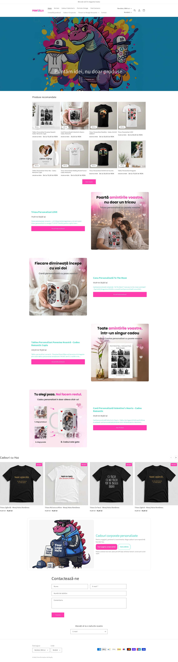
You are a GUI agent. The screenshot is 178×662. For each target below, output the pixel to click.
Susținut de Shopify (47, 657)
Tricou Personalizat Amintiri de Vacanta (101, 171)
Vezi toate (89, 182)
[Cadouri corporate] (61, 544)
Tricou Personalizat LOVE (125, 132)
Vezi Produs (120, 428)
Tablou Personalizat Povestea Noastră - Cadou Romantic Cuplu (44, 133)
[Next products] (176, 457)
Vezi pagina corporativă (106, 547)
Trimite (58, 615)
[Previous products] (171, 457)
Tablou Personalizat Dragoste (127, 171)
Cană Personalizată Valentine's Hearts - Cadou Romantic (73, 133)
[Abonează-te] (105, 631)
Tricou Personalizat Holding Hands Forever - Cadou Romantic (74, 171)
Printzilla (39, 657)
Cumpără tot (89, 79)
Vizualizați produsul (58, 228)
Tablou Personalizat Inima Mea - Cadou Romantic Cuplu (44, 171)
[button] (88, 12)
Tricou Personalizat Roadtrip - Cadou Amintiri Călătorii (103, 133)
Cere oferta (124, 547)
